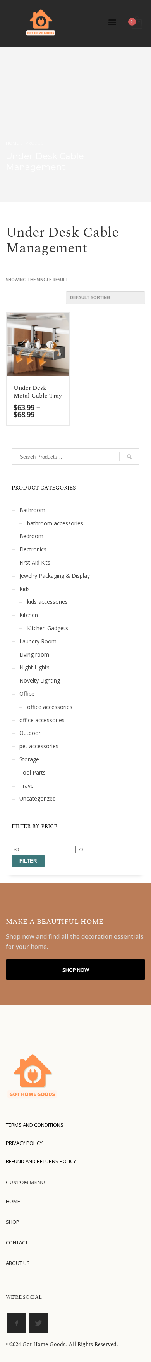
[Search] (129, 456)
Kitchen (28, 614)
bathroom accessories (55, 523)
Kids (24, 588)
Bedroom (31, 536)
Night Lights (34, 667)
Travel (27, 785)
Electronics (32, 549)
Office (26, 693)
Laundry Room (38, 641)
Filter (28, 861)
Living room (34, 654)
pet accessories (38, 746)
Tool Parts (32, 772)
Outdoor (30, 733)
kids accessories (47, 601)
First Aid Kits (34, 562)
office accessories (49, 707)
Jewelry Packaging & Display (54, 575)
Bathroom (32, 510)
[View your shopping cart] (136, 23)
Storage (29, 759)
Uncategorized (37, 798)
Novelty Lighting (39, 680)
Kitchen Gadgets (47, 628)
